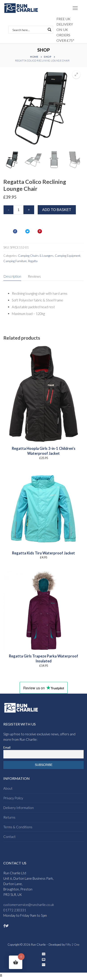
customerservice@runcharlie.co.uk (28, 905)
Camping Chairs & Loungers (36, 255)
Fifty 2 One (72, 944)
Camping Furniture (15, 261)
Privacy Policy (13, 798)
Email (6, 747)
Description (12, 276)
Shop (47, 56)
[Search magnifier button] (49, 29)
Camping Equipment (67, 255)
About (7, 788)
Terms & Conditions (17, 827)
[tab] (12, 276)
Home (34, 56)
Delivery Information (18, 808)
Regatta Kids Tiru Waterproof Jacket (43, 553)
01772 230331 (14, 910)
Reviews (34, 276)
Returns (9, 817)
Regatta (32, 261)
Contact (9, 837)
